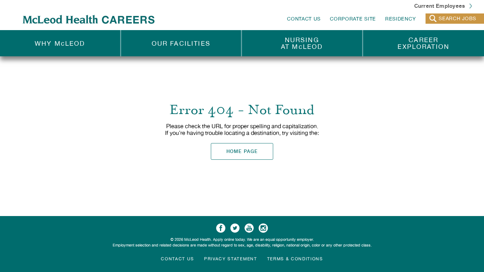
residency (400, 19)
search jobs (457, 18)
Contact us (177, 259)
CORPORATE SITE (353, 19)
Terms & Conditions (295, 259)
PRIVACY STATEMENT (230, 259)
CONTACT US (304, 19)
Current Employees (440, 5)
